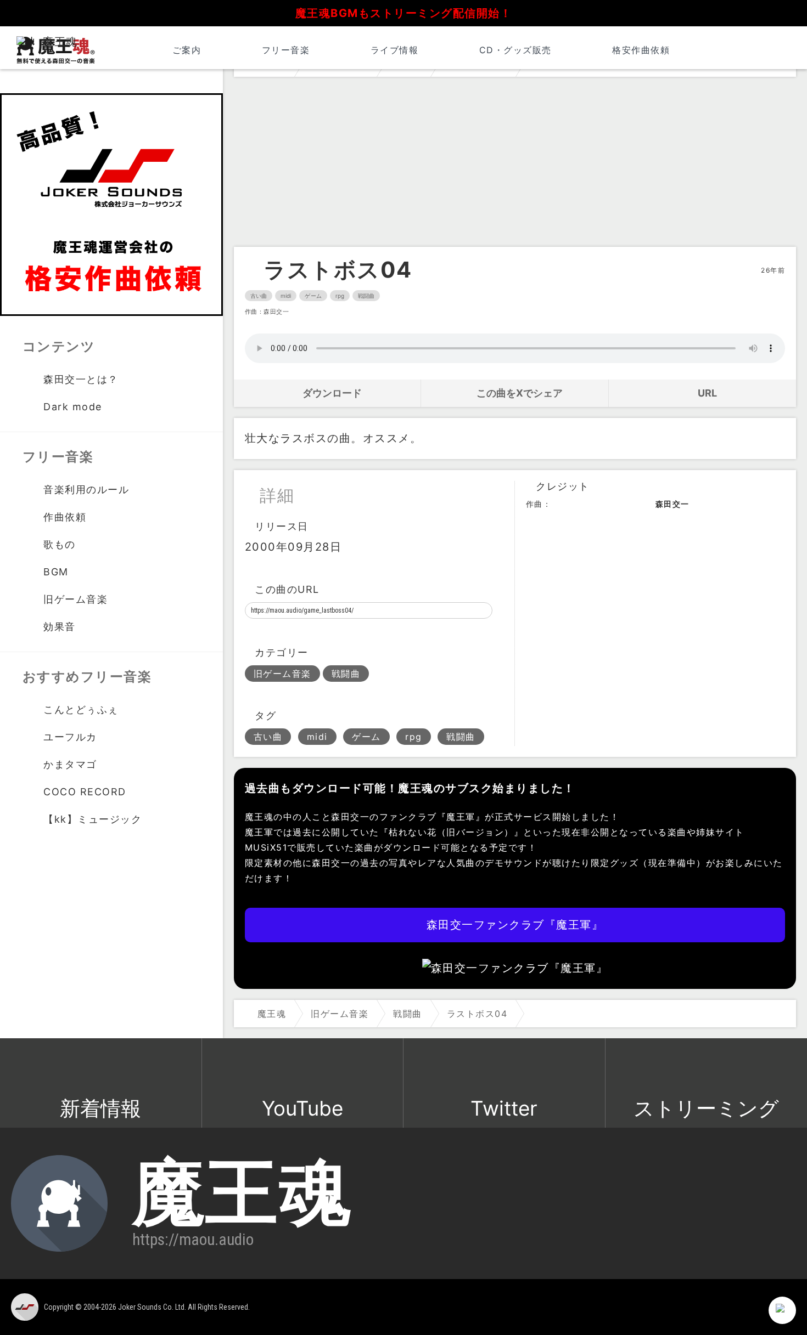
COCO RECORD (84, 791)
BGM (56, 572)
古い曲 (258, 295)
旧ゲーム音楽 (282, 673)
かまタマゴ (70, 764)
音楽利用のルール (86, 489)
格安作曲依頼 (641, 49)
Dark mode (72, 406)
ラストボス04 (338, 270)
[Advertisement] (515, 164)
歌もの (59, 544)
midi (286, 295)
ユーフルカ (70, 737)
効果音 (59, 626)
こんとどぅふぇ (81, 709)
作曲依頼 (64, 517)
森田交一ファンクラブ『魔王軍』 (515, 924)
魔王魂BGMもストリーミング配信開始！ (403, 13)
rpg (339, 295)
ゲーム (313, 295)
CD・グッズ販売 (515, 49)
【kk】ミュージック (92, 819)
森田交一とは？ (81, 379)
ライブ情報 (394, 49)
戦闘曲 (366, 295)
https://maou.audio (193, 1239)
